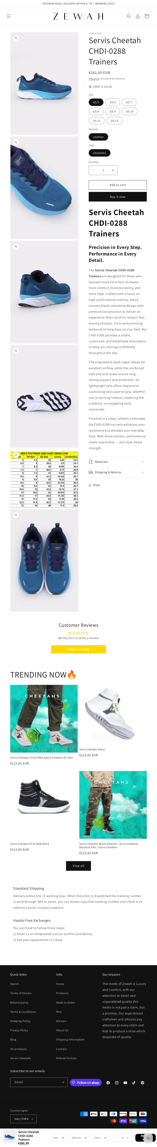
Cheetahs (99, 153)
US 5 (96, 102)
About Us (62, 1030)
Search (14, 984)
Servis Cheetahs (20, 1058)
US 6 (113, 102)
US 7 (129, 102)
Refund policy (19, 1002)
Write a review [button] (78, 649)
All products (18, 1049)
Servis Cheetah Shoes (92, 749)
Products (62, 993)
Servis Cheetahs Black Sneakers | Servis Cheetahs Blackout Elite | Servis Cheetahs (108, 845)
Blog (13, 1039)
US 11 (96, 121)
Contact (61, 1049)
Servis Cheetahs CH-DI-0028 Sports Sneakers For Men (41, 757)
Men (59, 1012)
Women (61, 1021)
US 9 (113, 111)
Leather (98, 137)
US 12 (114, 121)
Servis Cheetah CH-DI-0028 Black (29, 844)
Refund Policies (66, 1058)
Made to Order (65, 1002)
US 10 (129, 111)
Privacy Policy (19, 1030)
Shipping (94, 78)
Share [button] (96, 485)
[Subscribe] (62, 1082)
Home (60, 984)
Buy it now (118, 197)
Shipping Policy (20, 1021)
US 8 (96, 111)
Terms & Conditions (23, 1012)
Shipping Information (70, 1039)
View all (78, 866)
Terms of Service (21, 993)
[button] (8, 16)
